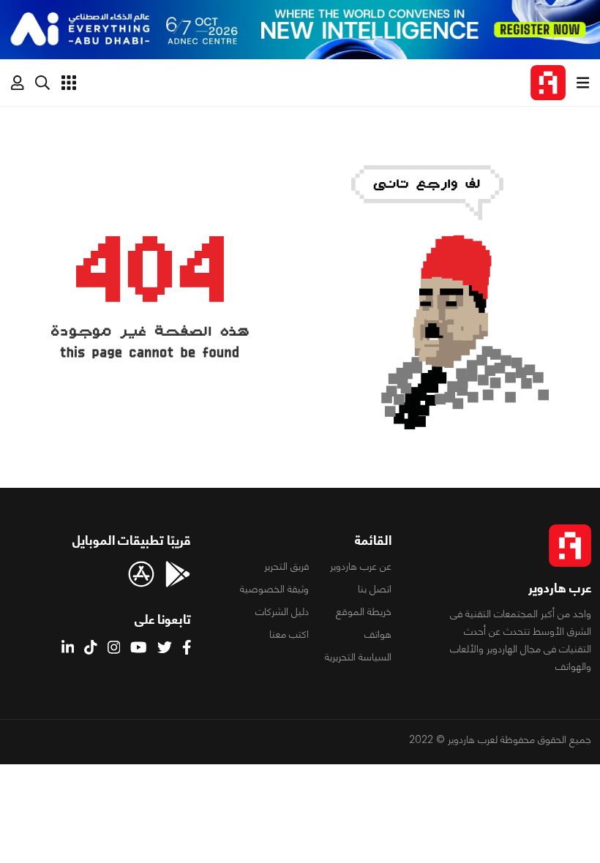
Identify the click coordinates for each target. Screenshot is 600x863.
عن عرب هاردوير (360, 566)
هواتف (377, 634)
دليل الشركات (282, 611)
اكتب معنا (289, 634)
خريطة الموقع (363, 611)
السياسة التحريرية (358, 656)
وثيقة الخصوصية (274, 588)
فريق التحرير (286, 566)
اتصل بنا (374, 588)
